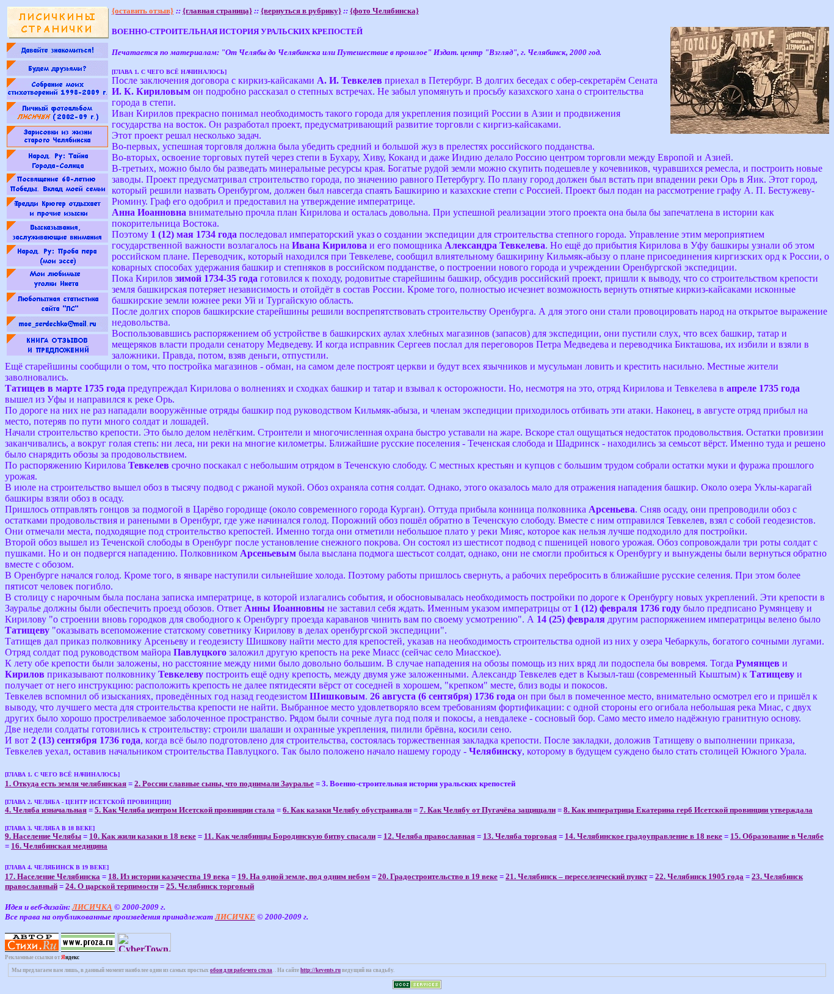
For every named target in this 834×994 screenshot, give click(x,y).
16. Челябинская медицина (59, 845)
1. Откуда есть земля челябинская (65, 783)
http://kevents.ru (320, 970)
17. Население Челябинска (52, 876)
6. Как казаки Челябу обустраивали (347, 809)
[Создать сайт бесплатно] (417, 986)
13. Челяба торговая (520, 836)
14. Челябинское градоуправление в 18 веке (643, 836)
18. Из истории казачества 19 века (169, 876)
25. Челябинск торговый (210, 886)
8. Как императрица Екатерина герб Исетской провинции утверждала (688, 809)
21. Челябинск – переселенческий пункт (576, 876)
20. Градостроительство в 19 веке (438, 876)
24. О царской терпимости (111, 886)
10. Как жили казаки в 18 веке (142, 836)
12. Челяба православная (429, 836)
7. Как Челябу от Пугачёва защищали (487, 809)
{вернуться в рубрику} (301, 10)
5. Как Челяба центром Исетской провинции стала (185, 809)
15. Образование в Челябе (777, 836)
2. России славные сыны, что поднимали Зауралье (224, 783)
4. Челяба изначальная (46, 809)
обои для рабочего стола (241, 970)
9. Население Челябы (43, 836)
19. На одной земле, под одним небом (304, 876)
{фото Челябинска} (384, 10)
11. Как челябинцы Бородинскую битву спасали (289, 836)
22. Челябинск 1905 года (699, 876)
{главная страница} (217, 10)
